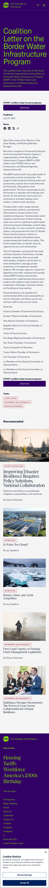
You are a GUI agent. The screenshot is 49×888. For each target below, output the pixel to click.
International (10, 540)
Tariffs (9, 763)
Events (6, 807)
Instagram (7, 831)
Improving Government (13, 406)
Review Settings (24, 875)
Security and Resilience (14, 466)
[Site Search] (38, 5)
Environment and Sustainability (17, 402)
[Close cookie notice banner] (46, 852)
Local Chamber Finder (13, 843)
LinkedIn (7, 823)
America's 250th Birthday (20, 778)
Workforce (14, 769)
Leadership (8, 815)
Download (24, 107)
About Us (7, 811)
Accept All (24, 883)
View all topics (9, 791)
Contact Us (8, 819)
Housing (12, 757)
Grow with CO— (10, 839)
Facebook (7, 827)
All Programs (9, 799)
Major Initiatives (10, 803)
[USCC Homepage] (24, 739)
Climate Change (10, 398)
